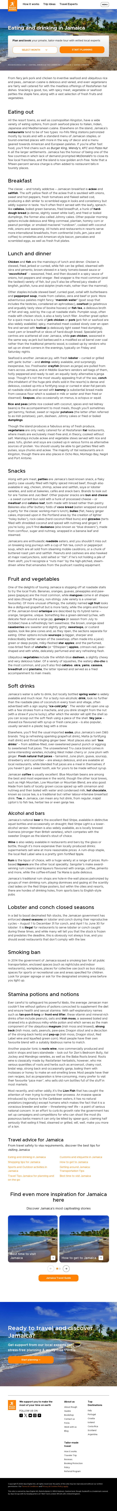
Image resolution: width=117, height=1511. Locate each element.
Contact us (69, 1419)
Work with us (70, 1427)
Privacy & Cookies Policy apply (55, 1486)
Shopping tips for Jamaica (24, 1162)
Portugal (92, 1415)
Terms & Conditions (30, 1486)
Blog (66, 1431)
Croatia (91, 1419)
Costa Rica (93, 1427)
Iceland (91, 1423)
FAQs (67, 1423)
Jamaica (67, 65)
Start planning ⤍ (30, 1360)
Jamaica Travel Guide (58, 1278)
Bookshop (69, 1415)
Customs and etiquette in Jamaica (81, 1157)
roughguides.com (16, 65)
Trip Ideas (49, 4)
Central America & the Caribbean (44, 65)
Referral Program (72, 1471)
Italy (90, 1411)
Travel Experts (68, 4)
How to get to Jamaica (74, 1162)
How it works (31, 4)
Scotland (92, 1430)
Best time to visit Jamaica (75, 1176)
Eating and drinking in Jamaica (27, 1157)
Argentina (92, 1434)
